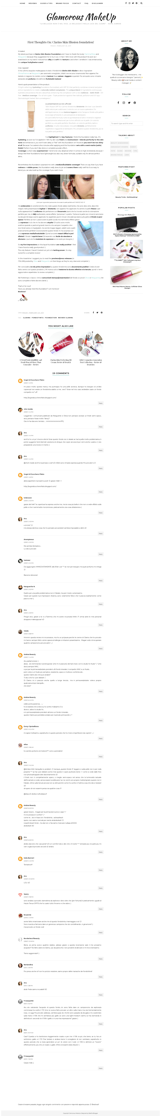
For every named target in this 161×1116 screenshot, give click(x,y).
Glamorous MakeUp (80, 16)
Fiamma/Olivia (90, 54)
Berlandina (28, 965)
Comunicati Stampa (119, 147)
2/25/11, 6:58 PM (28, 634)
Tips (135, 151)
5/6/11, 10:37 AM (28, 1033)
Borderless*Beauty (32, 938)
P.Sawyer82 (29, 1001)
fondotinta (38, 318)
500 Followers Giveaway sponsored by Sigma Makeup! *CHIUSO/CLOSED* (127, 235)
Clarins (26, 318)
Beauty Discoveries (119, 143)
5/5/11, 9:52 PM (28, 1003)
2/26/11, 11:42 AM (29, 765)
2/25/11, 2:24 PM (29, 563)
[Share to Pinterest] (101, 312)
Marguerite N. (29, 587)
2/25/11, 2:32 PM (28, 589)
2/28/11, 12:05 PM (29, 941)
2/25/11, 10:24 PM (29, 729)
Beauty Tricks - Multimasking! (126, 197)
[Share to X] (97, 312)
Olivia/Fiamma (24, 73)
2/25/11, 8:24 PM (29, 700)
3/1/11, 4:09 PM (28, 967)
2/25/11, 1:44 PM (28, 412)
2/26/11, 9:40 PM (29, 861)
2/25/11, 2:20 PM (29, 542)
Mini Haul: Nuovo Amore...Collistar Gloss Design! (127, 287)
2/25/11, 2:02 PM (29, 500)
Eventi (133, 147)
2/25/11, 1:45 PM (28, 477)
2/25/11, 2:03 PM (29, 521)
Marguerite (22, 57)
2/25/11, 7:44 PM (29, 657)
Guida (120, 151)
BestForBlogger (93, 1113)
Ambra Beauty (30, 654)
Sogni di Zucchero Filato (34, 380)
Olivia (36, 261)
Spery (26, 894)
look (127, 155)
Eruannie (27, 915)
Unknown (28, 498)
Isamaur (27, 560)
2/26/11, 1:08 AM (29, 747)
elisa (26, 744)
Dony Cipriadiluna (31, 726)
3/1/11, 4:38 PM (28, 985)
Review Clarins (65, 318)
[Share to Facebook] (93, 312)
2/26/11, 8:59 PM (29, 840)
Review (128, 151)
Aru (25, 433)
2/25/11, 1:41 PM (28, 383)
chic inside (28, 409)
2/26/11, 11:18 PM (28, 897)
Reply (101, 403)
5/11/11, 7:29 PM (28, 1059)
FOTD (113, 151)
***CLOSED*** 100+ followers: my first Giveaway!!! (127, 261)
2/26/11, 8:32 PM (29, 808)
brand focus (116, 155)
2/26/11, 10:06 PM (29, 879)
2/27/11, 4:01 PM (28, 917)
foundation (51, 318)
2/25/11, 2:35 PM (28, 613)
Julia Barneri (29, 858)
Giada (26, 631)
